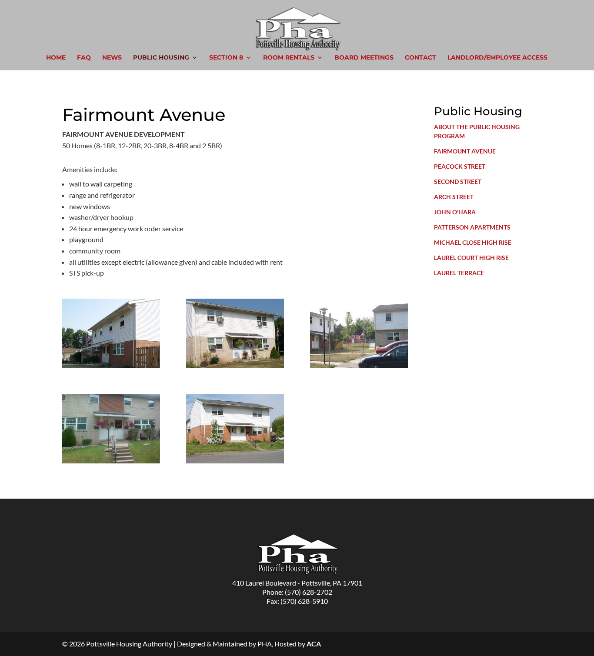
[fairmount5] (235, 460)
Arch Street (454, 196)
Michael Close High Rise (472, 242)
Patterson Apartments (472, 227)
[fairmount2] (235, 365)
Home (56, 57)
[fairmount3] (359, 365)
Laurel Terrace (459, 272)
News (112, 57)
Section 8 (226, 57)
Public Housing (161, 57)
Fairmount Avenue (465, 151)
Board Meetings (364, 57)
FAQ (84, 57)
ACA (314, 643)
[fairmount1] (111, 365)
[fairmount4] (111, 460)
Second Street (457, 181)
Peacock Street (459, 166)
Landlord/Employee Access (497, 57)
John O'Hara (455, 212)
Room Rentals (288, 57)
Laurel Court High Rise (471, 257)
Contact (420, 57)
